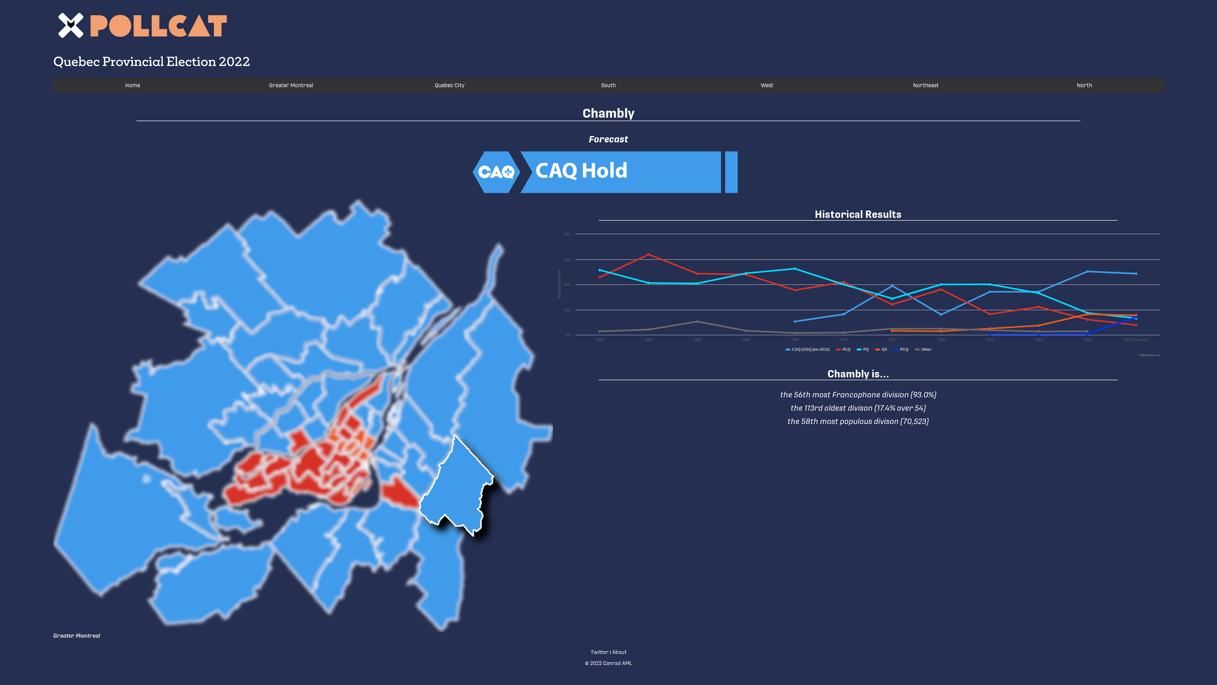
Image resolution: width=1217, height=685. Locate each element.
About (619, 652)
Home (132, 85)
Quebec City (450, 85)
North (1084, 85)
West (767, 85)
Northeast (926, 85)
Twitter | (601, 652)
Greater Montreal (291, 85)
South (608, 85)
